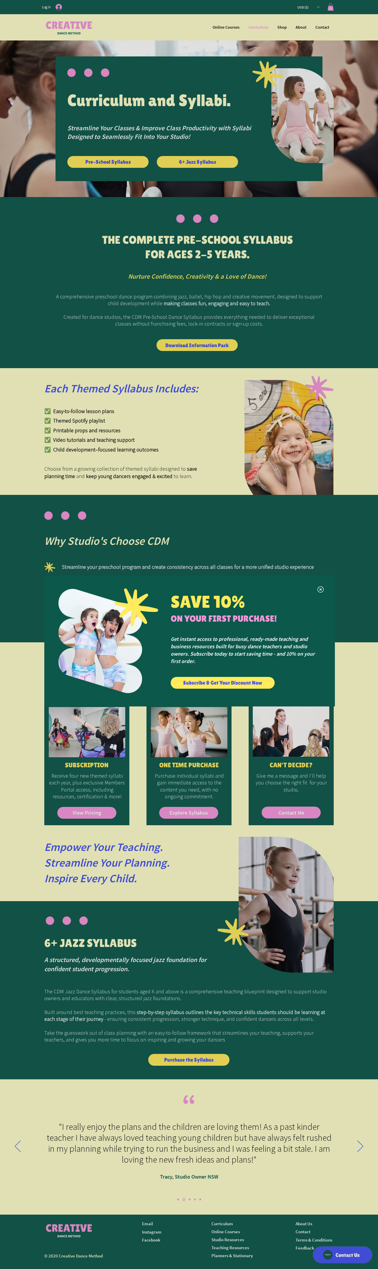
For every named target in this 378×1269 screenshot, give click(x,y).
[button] (320, 589)
